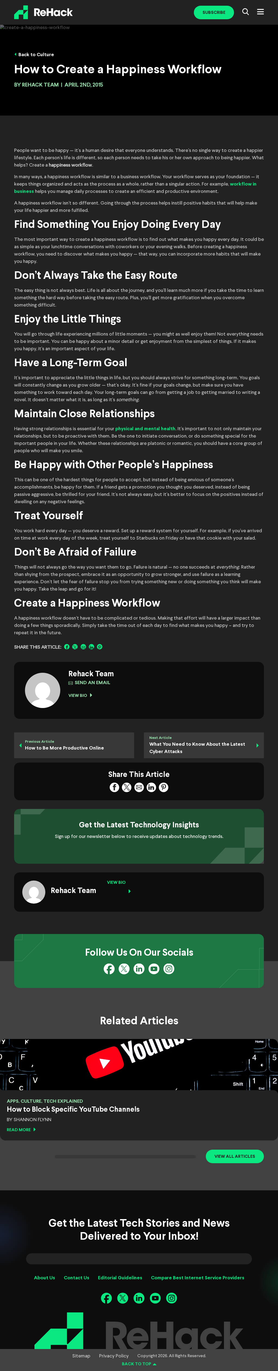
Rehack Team (40, 85)
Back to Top (136, 1364)
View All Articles (234, 1157)
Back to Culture (36, 55)
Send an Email (92, 683)
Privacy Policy (114, 1356)
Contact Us (76, 1278)
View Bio (77, 696)
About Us (44, 1278)
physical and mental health (145, 429)
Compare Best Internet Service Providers (197, 1278)
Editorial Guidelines (120, 1278)
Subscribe (214, 13)
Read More (19, 1130)
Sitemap (81, 1356)
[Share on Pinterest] (99, 646)
